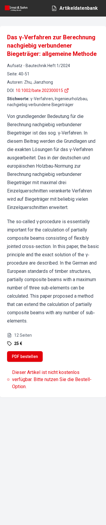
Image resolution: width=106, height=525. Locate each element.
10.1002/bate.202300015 (39, 90)
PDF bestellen (25, 356)
